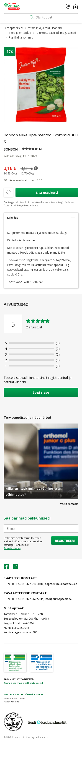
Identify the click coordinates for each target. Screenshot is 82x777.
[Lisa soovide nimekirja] (8, 192)
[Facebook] (6, 568)
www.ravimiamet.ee (13, 694)
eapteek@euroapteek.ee (61, 584)
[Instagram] (15, 568)
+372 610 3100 (34, 584)
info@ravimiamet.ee (33, 694)
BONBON (11, 149)
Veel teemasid (69, 504)
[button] (32, 148)
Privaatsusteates (12, 548)
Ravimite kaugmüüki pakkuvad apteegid (23, 683)
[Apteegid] (68, 6)
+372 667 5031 (34, 599)
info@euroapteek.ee (58, 599)
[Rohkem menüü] (75, 6)
